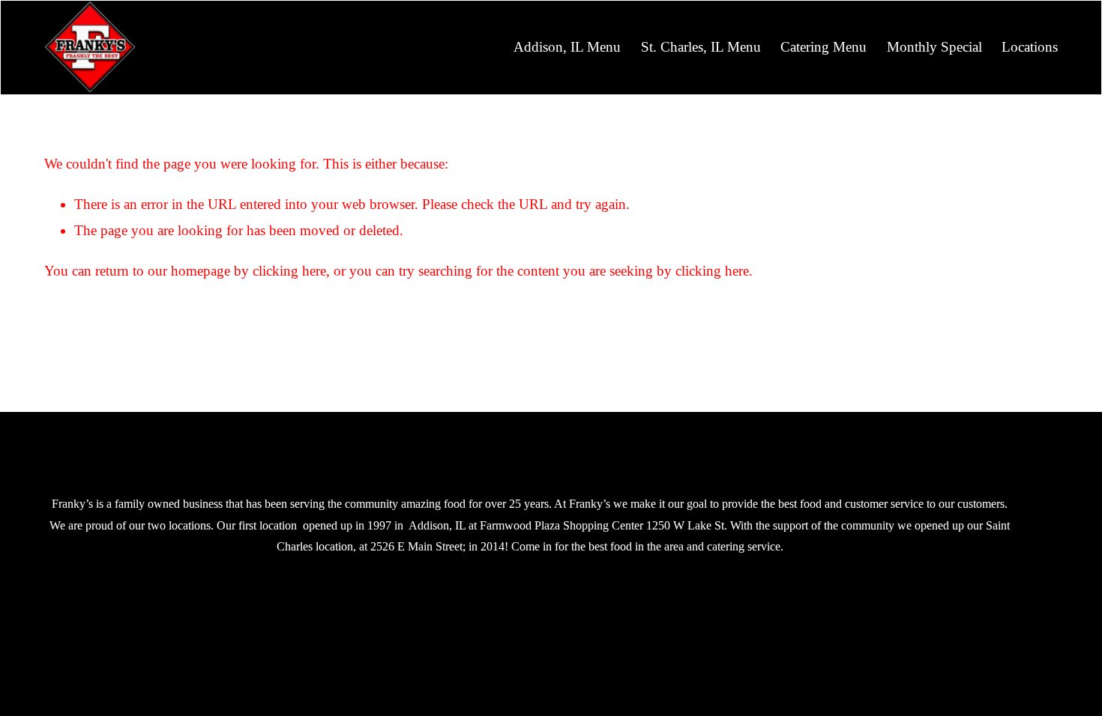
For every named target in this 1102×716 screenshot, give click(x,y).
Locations (1030, 47)
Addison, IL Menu (567, 47)
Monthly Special (934, 47)
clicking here (289, 271)
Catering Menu (823, 47)
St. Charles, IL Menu (701, 47)
